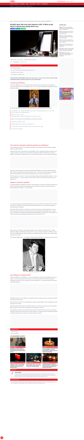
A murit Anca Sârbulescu (16, 68)
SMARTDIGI (12, 6)
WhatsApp (23, 28)
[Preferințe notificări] (1, 437)
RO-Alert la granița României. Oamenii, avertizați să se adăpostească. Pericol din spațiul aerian (66, 28)
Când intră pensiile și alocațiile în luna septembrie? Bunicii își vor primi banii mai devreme (66, 32)
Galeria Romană (35, 86)
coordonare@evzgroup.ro (62, 1)
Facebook (13, 28)
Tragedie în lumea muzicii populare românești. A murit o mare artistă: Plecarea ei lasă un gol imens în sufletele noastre (17, 365)
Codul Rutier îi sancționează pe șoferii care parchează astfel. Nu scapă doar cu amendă (66, 41)
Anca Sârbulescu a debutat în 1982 (18, 74)
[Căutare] (73, 1)
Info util (38, 3)
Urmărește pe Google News (31, 59)
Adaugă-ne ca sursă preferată (17, 59)
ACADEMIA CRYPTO (29, 6)
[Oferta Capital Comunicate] (66, 94)
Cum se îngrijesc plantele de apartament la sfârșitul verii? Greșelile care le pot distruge (66, 36)
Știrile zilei (63, 25)
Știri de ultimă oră (14, 3)
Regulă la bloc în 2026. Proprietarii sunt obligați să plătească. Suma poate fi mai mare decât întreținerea (66, 54)
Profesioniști (45, 3)
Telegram (18, 28)
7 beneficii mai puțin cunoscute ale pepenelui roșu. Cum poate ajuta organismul (66, 45)
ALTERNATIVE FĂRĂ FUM (19, 6)
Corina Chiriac (16, 61)
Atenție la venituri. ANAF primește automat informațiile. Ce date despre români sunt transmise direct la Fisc (66, 49)
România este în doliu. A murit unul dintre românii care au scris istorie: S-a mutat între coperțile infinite (33, 365)
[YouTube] (71, 1)
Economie (22, 3)
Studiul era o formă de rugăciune (17, 72)
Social (27, 3)
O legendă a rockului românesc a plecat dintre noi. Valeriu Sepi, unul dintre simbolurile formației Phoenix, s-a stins (17, 350)
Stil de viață (32, 3)
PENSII (24, 6)
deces (15, 331)
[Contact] (68, 1)
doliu (24, 85)
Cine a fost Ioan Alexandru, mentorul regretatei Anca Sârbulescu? (23, 70)
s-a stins (24, 237)
